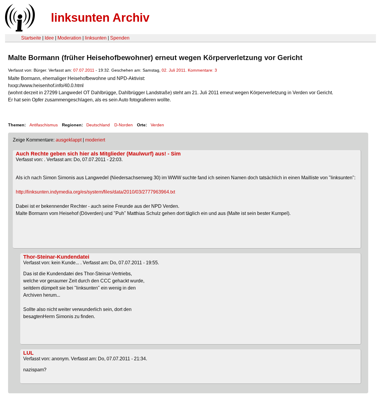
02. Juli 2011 (173, 70)
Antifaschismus (43, 124)
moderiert (95, 139)
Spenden (119, 37)
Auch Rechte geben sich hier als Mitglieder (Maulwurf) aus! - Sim (98, 154)
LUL (28, 353)
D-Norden (123, 124)
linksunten (96, 37)
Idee (49, 37)
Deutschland (98, 124)
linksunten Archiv (100, 17)
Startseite (31, 37)
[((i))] (19, 29)
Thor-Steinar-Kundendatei (56, 257)
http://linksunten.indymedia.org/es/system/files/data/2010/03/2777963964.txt (95, 191)
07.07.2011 (83, 70)
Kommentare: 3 (202, 70)
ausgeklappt (69, 139)
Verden (157, 124)
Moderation (69, 37)
